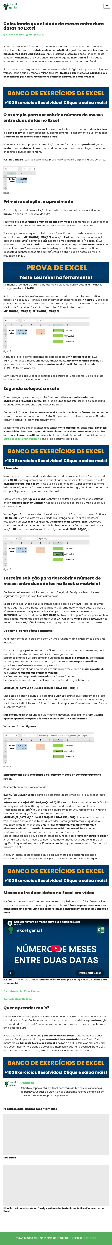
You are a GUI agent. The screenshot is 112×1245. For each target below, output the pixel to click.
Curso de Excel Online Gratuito (22, 439)
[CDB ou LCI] (56, 1134)
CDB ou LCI (9, 1157)
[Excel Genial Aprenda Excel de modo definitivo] (10, 6)
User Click (90, 1237)
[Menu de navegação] (107, 6)
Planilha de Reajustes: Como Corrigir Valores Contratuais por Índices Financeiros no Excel (53, 1210)
